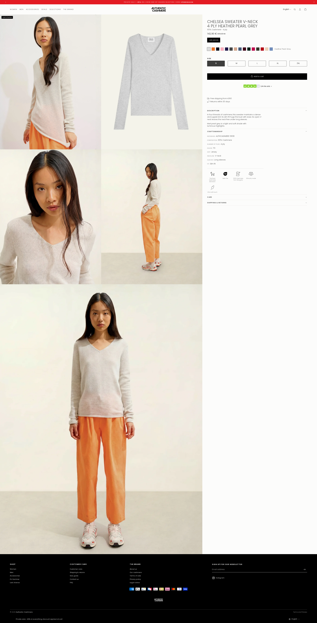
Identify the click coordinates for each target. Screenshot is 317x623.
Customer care (76, 569)
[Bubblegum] (222, 49)
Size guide (74, 576)
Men (11, 572)
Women (13, 569)
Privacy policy (135, 579)
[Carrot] (213, 49)
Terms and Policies (300, 612)
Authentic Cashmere (24, 612)
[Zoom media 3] (50, 216)
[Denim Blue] (240, 49)
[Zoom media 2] (151, 81)
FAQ (71, 582)
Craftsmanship (215, 131)
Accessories (15, 576)
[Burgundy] (244, 49)
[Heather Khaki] (257, 49)
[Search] (294, 9)
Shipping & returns (216, 203)
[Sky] (271, 49)
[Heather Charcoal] (231, 49)
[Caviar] (217, 49)
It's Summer (14, 579)
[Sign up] (304, 569)
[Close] (314, 2)
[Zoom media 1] (50, 81)
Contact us (74, 579)
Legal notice (135, 582)
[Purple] (226, 49)
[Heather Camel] (235, 49)
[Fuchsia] (253, 49)
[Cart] (305, 9)
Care (209, 197)
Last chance (15, 582)
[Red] (262, 49)
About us (133, 569)
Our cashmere (136, 572)
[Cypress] (249, 49)
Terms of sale (135, 576)
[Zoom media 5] (101, 419)
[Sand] (266, 49)
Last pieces (213, 40)
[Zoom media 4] (151, 216)
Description (213, 111)
